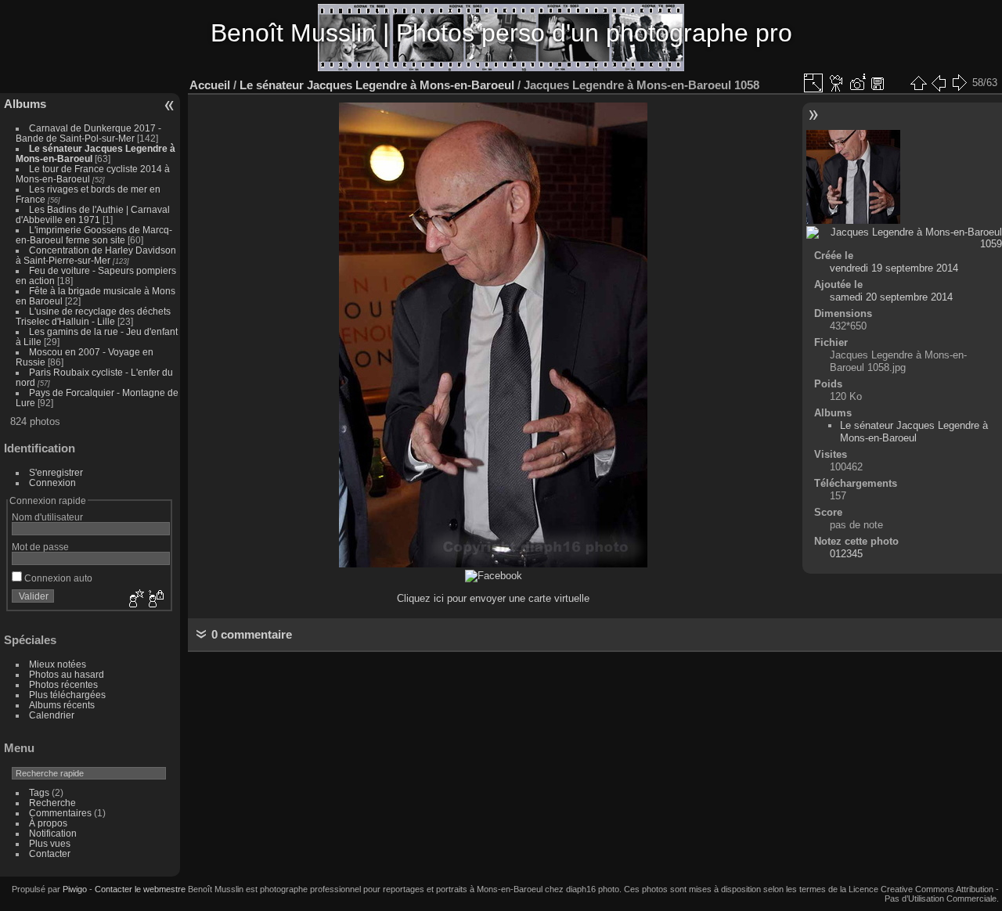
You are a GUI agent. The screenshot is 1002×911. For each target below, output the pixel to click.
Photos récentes (63, 684)
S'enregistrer (56, 472)
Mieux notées (57, 664)
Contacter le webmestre (140, 889)
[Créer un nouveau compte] (134, 599)
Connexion (52, 482)
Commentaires (60, 813)
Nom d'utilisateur (47, 517)
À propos (48, 823)
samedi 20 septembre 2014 (891, 297)
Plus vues (49, 843)
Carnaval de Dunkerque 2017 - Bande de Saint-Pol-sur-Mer (88, 133)
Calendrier (51, 715)
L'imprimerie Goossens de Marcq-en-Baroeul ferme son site (94, 235)
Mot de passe (40, 547)
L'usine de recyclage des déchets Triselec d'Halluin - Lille (93, 316)
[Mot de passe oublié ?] (155, 599)
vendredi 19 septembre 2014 (894, 268)
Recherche (52, 803)
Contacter (49, 853)
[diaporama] (837, 83)
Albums (25, 103)
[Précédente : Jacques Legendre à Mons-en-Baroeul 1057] (938, 83)
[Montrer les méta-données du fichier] (857, 83)
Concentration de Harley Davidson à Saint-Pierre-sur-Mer (96, 255)
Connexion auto (57, 578)
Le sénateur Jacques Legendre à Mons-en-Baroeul (377, 85)
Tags (39, 792)
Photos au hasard (66, 674)
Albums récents (62, 705)
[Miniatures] (918, 83)
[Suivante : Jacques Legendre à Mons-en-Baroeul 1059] (959, 83)
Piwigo (75, 889)
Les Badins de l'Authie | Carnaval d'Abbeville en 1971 (93, 214)
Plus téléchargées (67, 695)
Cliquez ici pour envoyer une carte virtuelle (493, 598)
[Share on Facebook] (493, 576)
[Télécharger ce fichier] (877, 83)
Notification (53, 833)
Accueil (209, 85)
